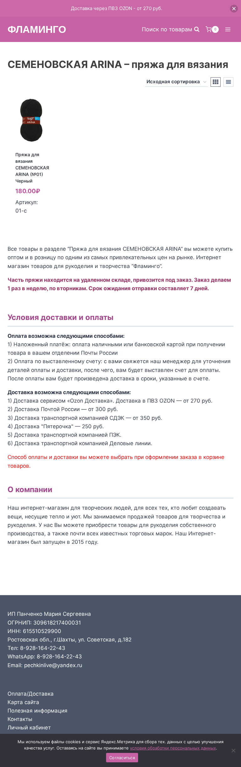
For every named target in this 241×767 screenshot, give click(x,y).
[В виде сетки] (216, 82)
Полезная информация (37, 711)
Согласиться (122, 757)
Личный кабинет (29, 727)
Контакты (20, 719)
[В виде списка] (228, 82)
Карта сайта (23, 702)
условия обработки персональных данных (173, 747)
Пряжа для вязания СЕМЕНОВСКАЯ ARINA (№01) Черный (32, 167)
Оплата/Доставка (31, 694)
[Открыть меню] (227, 29)
